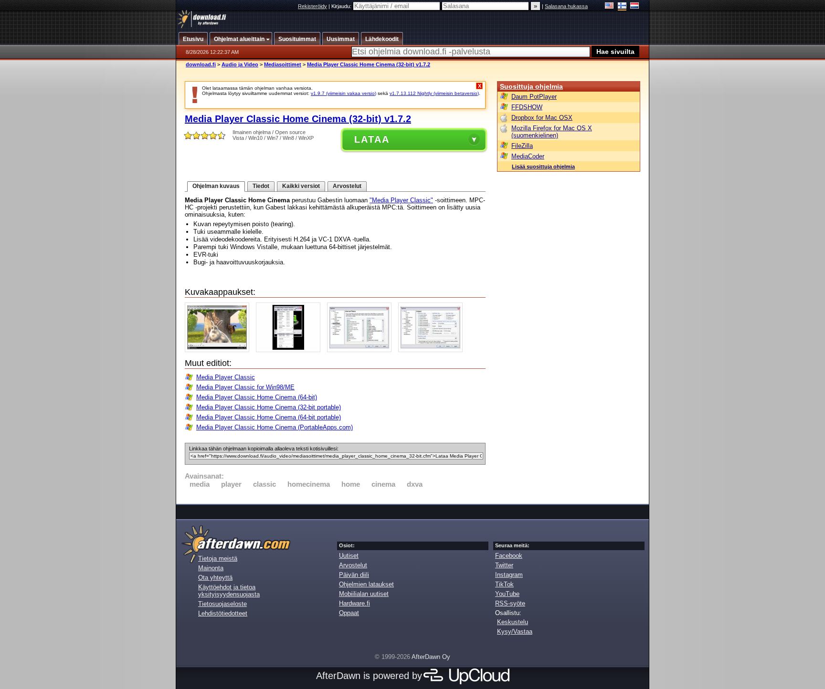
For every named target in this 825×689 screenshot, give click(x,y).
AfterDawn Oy (431, 656)
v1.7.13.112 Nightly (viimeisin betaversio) (434, 93)
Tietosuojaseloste (222, 603)
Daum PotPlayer (534, 96)
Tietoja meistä (217, 558)
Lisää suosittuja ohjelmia (543, 166)
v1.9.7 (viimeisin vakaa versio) (343, 93)
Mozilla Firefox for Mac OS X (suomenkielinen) (551, 132)
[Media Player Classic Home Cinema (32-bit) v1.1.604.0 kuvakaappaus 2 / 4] (290, 350)
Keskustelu (512, 622)
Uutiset (349, 555)
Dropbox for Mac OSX (541, 117)
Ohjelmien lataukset (366, 584)
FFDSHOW (526, 107)
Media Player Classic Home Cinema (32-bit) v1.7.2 (368, 64)
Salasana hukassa (566, 6)
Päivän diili (354, 574)
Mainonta (210, 568)
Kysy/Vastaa (514, 631)
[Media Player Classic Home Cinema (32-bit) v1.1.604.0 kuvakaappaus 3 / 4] (361, 350)
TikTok (504, 584)
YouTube (507, 593)
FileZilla (522, 145)
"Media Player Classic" (401, 200)
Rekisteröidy (312, 6)
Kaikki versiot (301, 186)
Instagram (509, 574)
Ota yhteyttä (215, 577)
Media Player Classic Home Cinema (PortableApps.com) (274, 427)
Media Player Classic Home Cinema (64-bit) (256, 397)
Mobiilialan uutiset (364, 593)
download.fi (201, 64)
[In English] (609, 6)
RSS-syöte (510, 603)
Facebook (508, 555)
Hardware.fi (354, 603)
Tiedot (261, 186)
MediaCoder (527, 156)
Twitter (504, 565)
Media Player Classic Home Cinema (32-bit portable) (268, 407)
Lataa (372, 139)
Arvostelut (347, 186)
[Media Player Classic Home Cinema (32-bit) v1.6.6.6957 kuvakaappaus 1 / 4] (219, 350)
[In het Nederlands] (634, 6)
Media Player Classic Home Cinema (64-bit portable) (268, 417)
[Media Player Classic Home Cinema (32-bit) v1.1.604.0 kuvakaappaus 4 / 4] (432, 350)
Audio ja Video (240, 64)
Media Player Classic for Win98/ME (245, 387)
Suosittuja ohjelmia (531, 86)
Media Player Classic (225, 377)
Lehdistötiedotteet (222, 613)
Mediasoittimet (282, 64)
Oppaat (349, 612)
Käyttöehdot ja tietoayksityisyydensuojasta (229, 591)
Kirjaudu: (342, 6)
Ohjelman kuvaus (216, 186)
